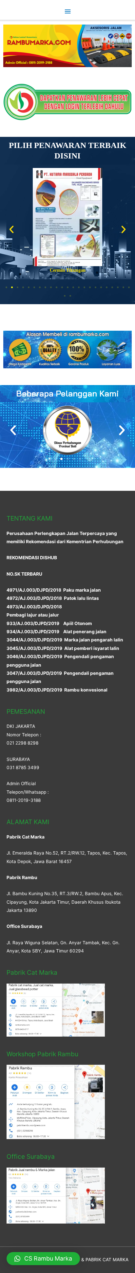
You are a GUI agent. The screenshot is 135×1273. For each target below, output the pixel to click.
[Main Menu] (67, 12)
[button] (6, 287)
